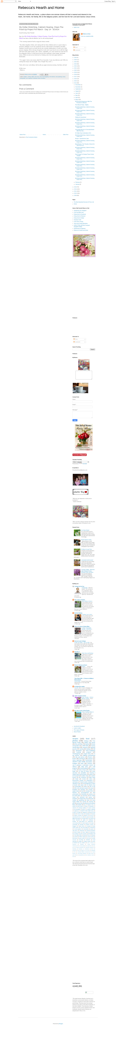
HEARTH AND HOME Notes (87, 810)
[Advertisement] (83, 287)
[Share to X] (44, 75)
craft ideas (75, 782)
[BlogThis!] (42, 75)
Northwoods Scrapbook (79, 228)
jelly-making (81, 821)
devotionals (86, 829)
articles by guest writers (77, 806)
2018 (75, 74)
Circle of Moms (90, 842)
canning (84, 801)
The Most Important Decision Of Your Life (84, 202)
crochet (84, 779)
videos (90, 779)
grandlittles (83, 773)
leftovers (86, 815)
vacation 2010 (89, 791)
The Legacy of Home (79, 599)
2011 (75, 191)
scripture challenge (91, 809)
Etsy (85, 804)
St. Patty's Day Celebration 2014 (83, 133)
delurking (74, 848)
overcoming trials (76, 823)
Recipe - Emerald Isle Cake (82, 138)
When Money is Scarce (87, 601)
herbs (88, 800)
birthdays (92, 806)
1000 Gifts (85, 745)
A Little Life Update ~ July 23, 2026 (82, 642)
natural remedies (90, 816)
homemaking (84, 768)
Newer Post (22, 134)
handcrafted (78, 786)
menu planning (59, 76)
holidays (86, 741)
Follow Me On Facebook (80, 214)
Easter (76, 779)
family (87, 744)
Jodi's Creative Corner (80, 695)
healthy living (84, 776)
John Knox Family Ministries (81, 223)
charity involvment (80, 847)
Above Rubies (77, 731)
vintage (80, 841)
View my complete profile (87, 36)
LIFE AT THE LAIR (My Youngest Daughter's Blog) (82, 226)
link (74, 851)
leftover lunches (78, 815)
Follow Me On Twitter (79, 218)
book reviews (82, 769)
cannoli (75, 836)
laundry (93, 813)
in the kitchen (52, 76)
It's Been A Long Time (86, 549)
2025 (75, 59)
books (74, 758)
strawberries (81, 854)
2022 (75, 66)
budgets (25, 76)
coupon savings (91, 807)
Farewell (76, 687)
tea (82, 791)
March (77, 99)
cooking (29, 76)
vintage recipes (87, 841)
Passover (74, 844)
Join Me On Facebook (79, 726)
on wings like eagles (79, 686)
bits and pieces (80, 757)
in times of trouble (76, 812)
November (78, 87)
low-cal (91, 815)
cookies (74, 800)
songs (92, 823)
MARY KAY (76, 27)
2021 (75, 68)
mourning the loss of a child (78, 816)
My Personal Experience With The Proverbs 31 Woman (83, 102)
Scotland (89, 826)
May (76, 95)
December (78, 84)
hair (78, 850)
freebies (74, 821)
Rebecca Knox (86, 34)
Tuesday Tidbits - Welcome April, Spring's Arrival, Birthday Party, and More (88, 571)
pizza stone (91, 853)
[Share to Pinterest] (47, 75)
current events (90, 836)
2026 (75, 57)
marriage (82, 789)
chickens (74, 807)
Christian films (85, 818)
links (82, 763)
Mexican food (92, 812)
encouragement (85, 792)
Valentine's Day (76, 783)
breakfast (74, 789)
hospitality (93, 850)
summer (89, 763)
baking (88, 749)
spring (81, 749)
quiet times (74, 854)
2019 (75, 72)
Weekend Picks (86, 835)
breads (92, 798)
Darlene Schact (89, 824)
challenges (90, 819)
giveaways (79, 750)
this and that (78, 744)
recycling (81, 839)
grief (73, 803)
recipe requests (85, 823)
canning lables (82, 845)
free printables (77, 809)
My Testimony (82, 777)
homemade (88, 760)
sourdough (74, 824)
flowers (90, 757)
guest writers (82, 838)
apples (84, 819)
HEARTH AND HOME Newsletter (82, 761)
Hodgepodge (85, 587)
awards (93, 835)
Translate (84, 463)
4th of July (92, 786)
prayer (83, 809)
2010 (75, 193)
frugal (73, 771)
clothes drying (82, 836)
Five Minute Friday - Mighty (81, 104)
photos (75, 741)
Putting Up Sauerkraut (80, 117)
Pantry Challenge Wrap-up (88, 711)
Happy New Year (84, 798)
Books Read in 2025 (86, 539)
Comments (77, 50)
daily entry (84, 766)
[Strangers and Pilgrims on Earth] (84, 450)
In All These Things (78, 221)
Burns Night (85, 832)
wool (73, 856)
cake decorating (84, 827)
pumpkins (74, 798)
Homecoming (77, 681)
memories (82, 797)
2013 (75, 187)
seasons (85, 747)
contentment (92, 827)
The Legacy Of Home (79, 730)
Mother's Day (91, 804)
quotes (92, 829)
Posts (76, 47)
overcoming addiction (82, 853)
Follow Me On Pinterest (79, 216)
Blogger (61, 1023)
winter (85, 786)
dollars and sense (35, 76)
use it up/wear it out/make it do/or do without (35, 78)
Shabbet (82, 844)
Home (44, 134)
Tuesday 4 (77, 651)
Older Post (65, 134)
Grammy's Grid (77, 219)
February (77, 182)
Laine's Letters (77, 728)
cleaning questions (90, 847)
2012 (75, 189)
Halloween (85, 812)
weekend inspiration (90, 830)
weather (80, 804)
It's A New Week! (85, 530)
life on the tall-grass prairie (81, 788)
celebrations (89, 780)
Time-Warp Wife (77, 835)
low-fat (88, 838)
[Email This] (41, 75)
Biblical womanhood (89, 755)
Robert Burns (82, 826)
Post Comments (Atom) (31, 137)
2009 (75, 195)
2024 (75, 61)
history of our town (85, 850)
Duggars (74, 826)
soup (91, 788)
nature (82, 785)
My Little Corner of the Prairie (82, 710)
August (77, 91)
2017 (75, 76)
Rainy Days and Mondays (87, 653)
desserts (85, 795)
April (76, 97)
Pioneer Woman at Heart (80, 665)
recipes (75, 739)
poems (90, 797)
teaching (81, 824)
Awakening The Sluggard (80, 210)
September (78, 89)
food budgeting (45, 76)
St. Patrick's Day (91, 785)
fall (94, 749)
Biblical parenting (76, 818)
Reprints (74, 792)
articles (91, 774)
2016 (75, 78)
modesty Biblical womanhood (84, 851)
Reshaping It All (91, 833)
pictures (91, 794)
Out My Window (78, 613)
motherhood (90, 821)
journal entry (80, 803)
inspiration (88, 813)
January (77, 184)
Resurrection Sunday (77, 780)
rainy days (74, 830)
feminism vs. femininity (84, 848)
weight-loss (76, 810)
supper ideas (75, 791)
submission (81, 830)
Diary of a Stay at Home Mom (81, 626)
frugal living (87, 753)
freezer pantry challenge (87, 782)
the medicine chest (90, 854)
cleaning (91, 801)
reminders (88, 839)
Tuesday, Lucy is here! (87, 614)
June (76, 93)
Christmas (82, 758)
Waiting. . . (84, 666)
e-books (90, 789)
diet (75, 813)
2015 (75, 80)
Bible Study (92, 777)
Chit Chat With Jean (79, 212)
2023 (75, 64)
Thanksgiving (76, 753)
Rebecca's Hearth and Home (41, 8)
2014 (75, 83)
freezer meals (81, 813)
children (91, 769)
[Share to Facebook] (46, 75)
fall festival (74, 838)
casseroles (89, 845)
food (41, 76)
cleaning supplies (82, 807)
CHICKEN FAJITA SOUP (87, 560)
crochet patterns (77, 829)
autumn (90, 758)
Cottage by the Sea (79, 586)
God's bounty (83, 833)
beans (86, 806)
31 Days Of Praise (84, 771)
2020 (75, 70)
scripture (88, 752)
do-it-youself (75, 776)
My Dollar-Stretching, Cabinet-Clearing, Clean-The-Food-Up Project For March (42, 37)
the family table (76, 795)
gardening (81, 800)
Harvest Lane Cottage (80, 641)
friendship (83, 794)
